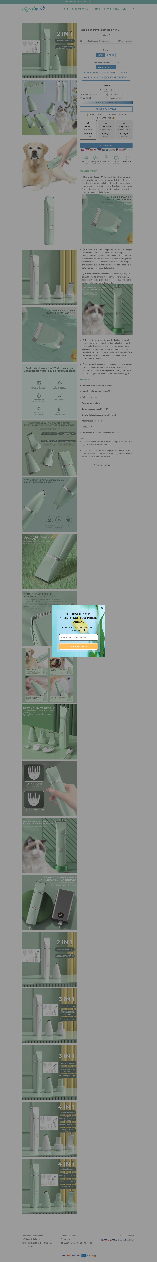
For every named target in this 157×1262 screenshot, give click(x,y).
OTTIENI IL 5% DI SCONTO (78, 646)
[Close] (102, 608)
